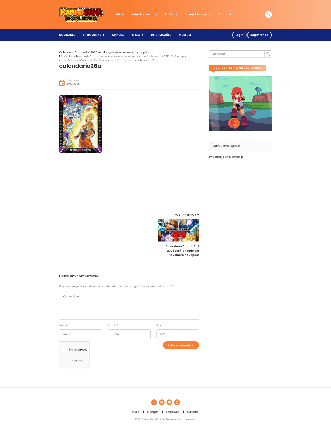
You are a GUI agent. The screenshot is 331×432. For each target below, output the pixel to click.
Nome (63, 325)
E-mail (112, 325)
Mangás (152, 412)
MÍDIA (136, 35)
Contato (224, 14)
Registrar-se (259, 35)
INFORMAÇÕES (161, 35)
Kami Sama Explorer (226, 146)
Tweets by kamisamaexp (226, 157)
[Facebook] (154, 402)
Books (169, 14)
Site (158, 325)
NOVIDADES (67, 35)
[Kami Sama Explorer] (81, 14)
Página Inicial (68, 56)
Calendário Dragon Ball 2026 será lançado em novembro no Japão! (104, 52)
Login (239, 35)
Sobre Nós (172, 412)
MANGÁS (118, 35)
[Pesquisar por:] (240, 54)
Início (120, 14)
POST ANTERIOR (185, 215)
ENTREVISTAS (92, 35)
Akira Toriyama (142, 14)
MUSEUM (185, 35)
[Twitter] (162, 402)
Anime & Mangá (196, 14)
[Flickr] (177, 402)
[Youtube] (169, 402)
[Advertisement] (129, 183)
